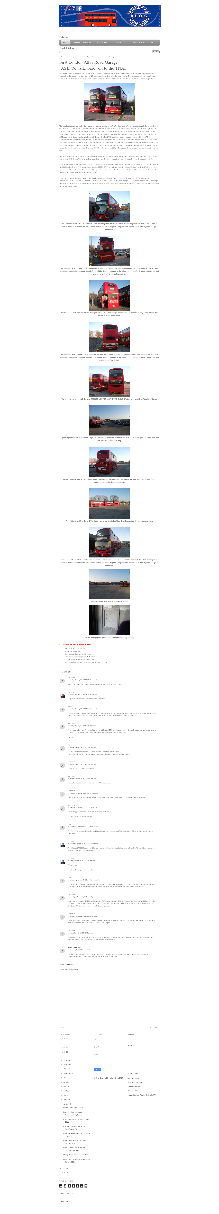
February (66, 1100)
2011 (64, 1168)
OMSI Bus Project (133, 1078)
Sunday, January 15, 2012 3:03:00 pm (81, 726)
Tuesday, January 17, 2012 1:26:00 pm (82, 793)
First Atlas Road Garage (106, 57)
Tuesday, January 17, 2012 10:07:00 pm (82, 807)
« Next (61, 1027)
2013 (64, 1052)
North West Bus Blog (134, 1083)
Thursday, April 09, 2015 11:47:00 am (81, 950)
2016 (64, 1039)
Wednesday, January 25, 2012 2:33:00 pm (83, 880)
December (67, 1060)
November (67, 1064)
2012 (64, 1056)
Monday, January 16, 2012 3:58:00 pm (82, 778)
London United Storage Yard (73, 1108)
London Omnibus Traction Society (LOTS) (141, 1095)
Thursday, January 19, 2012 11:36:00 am (82, 843)
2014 (64, 1048)
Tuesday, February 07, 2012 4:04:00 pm (82, 897)
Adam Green (73, 947)
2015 (64, 1043)
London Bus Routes (134, 1087)
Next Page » (154, 1027)
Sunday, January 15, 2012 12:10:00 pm (82, 709)
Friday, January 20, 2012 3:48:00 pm (81, 860)
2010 (64, 1173)
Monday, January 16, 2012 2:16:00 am (82, 747)
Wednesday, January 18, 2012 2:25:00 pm (83, 826)
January (66, 1104)
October (66, 1069)
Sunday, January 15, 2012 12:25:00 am (82, 694)
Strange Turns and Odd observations (76, 1155)
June (65, 1082)
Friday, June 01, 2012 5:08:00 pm (80, 933)
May (65, 1086)
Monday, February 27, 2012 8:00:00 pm (82, 916)
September (67, 1073)
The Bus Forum (132, 1091)
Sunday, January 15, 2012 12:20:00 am (82, 680)
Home (107, 1027)
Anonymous (73, 865)
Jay (69, 692)
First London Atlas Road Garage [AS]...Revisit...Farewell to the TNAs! (93, 65)
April (65, 1091)
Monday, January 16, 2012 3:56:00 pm (82, 764)
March (65, 1095)
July (65, 1078)
